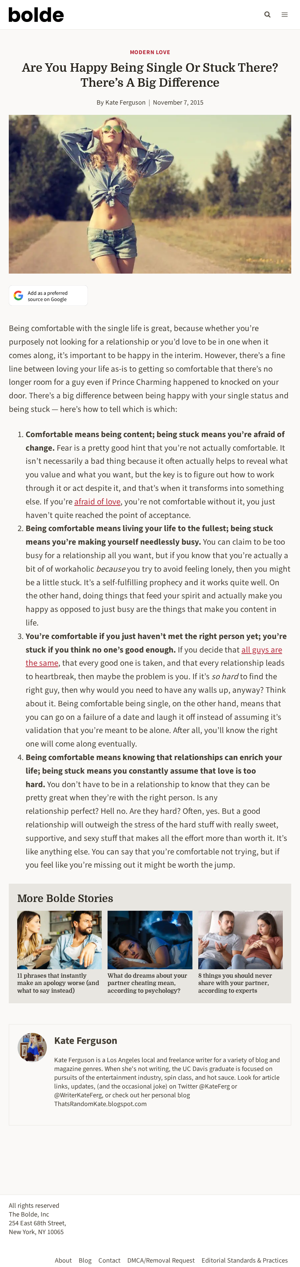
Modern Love (150, 52)
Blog (85, 1260)
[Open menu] (284, 14)
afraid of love (97, 502)
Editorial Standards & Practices (245, 1260)
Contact (109, 1260)
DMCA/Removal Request (161, 1260)
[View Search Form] (267, 14)
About (63, 1260)
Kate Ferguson (125, 102)
